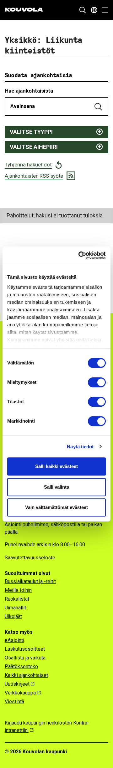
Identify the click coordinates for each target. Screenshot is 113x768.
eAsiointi (14, 640)
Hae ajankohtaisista (29, 91)
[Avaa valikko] (103, 10)
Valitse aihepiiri (34, 147)
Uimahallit (15, 608)
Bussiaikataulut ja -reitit (30, 581)
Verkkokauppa (20, 693)
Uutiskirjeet (17, 684)
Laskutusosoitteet (25, 649)
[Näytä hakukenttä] (82, 10)
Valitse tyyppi (31, 132)
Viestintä (14, 701)
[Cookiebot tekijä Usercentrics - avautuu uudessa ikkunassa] (80, 255)
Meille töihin (18, 590)
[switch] (97, 382)
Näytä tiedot (80, 446)
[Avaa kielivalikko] (94, 10)
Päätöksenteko (21, 666)
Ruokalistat (17, 599)
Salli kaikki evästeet (56, 466)
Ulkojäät (13, 616)
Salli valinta (56, 487)
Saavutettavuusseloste (30, 558)
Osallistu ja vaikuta (25, 658)
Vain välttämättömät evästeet (56, 507)
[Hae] (98, 106)
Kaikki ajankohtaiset (26, 675)
